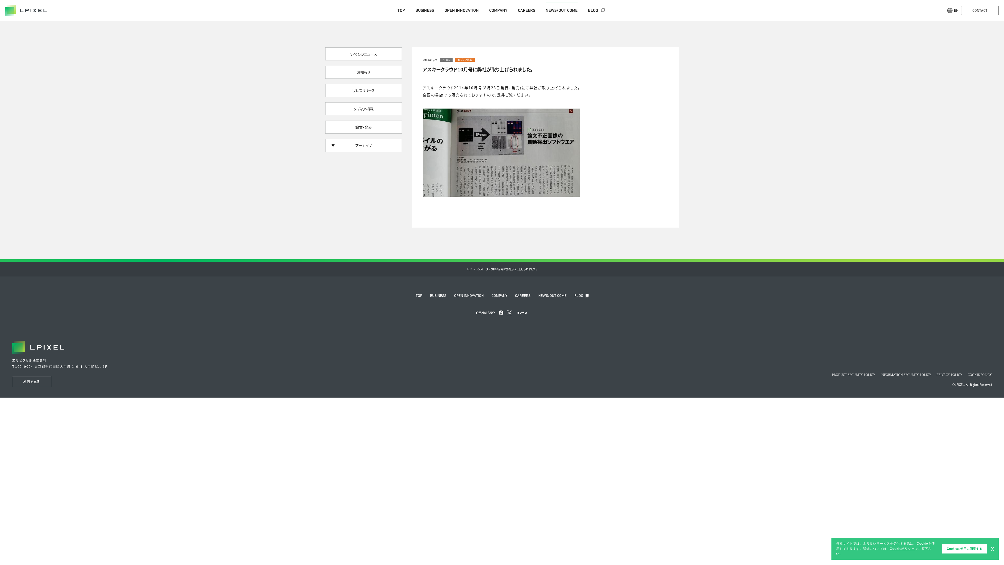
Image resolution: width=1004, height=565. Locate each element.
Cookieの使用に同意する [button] (964, 549)
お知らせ (363, 72)
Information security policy (906, 375)
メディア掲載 (364, 108)
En (956, 10)
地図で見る (31, 381)
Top (401, 10)
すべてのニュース (363, 53)
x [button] (992, 548)
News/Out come (562, 10)
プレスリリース (363, 90)
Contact (980, 10)
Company (498, 10)
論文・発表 (363, 127)
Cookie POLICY (980, 375)
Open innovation (461, 10)
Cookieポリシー (902, 549)
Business (424, 10)
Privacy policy (949, 375)
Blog (593, 10)
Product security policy (853, 375)
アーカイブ (363, 145)
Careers (526, 10)
